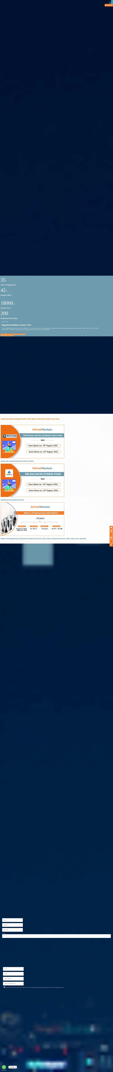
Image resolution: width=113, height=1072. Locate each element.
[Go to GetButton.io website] (4, 1070)
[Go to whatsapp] (4, 1067)
